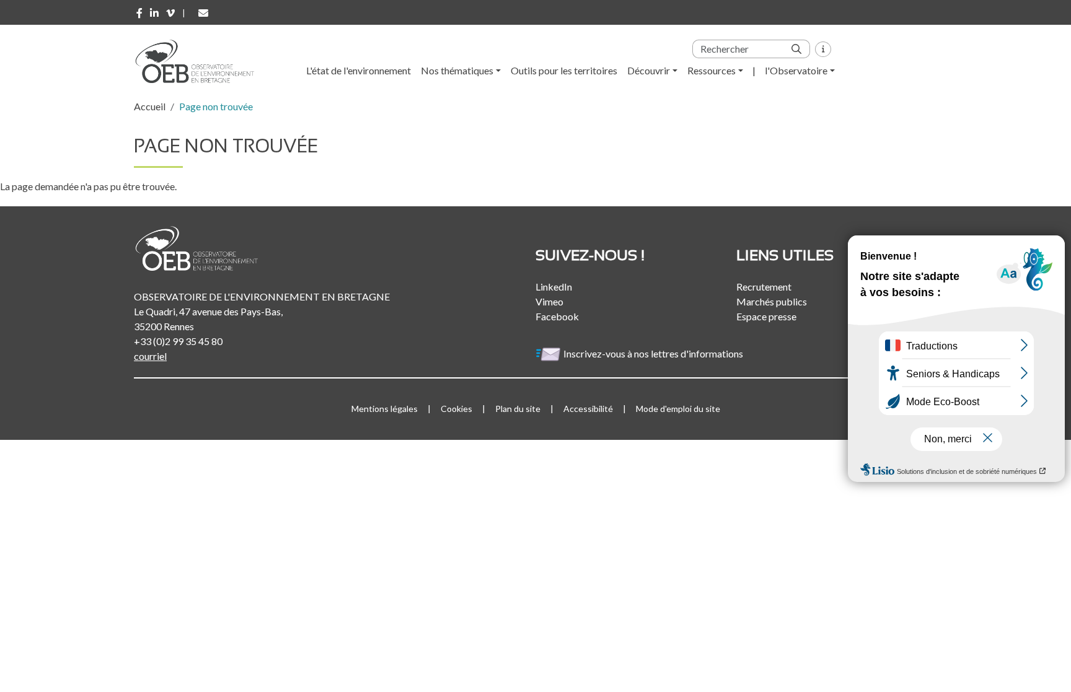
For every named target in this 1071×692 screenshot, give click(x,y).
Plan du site (517, 408)
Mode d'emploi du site (678, 408)
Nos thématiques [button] (457, 70)
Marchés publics (771, 301)
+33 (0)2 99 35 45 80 (178, 341)
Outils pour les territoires (564, 70)
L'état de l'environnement (358, 70)
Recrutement (763, 286)
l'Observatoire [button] (796, 70)
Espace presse (766, 316)
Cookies (456, 408)
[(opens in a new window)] (139, 13)
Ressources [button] (711, 70)
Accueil (149, 106)
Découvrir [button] (648, 70)
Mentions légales (384, 408)
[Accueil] (199, 61)
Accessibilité (588, 408)
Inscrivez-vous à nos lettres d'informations (654, 353)
